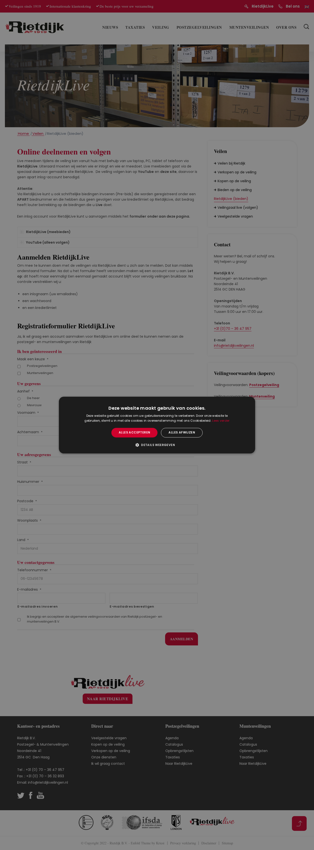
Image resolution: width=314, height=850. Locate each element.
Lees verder (220, 420)
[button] (157, 444)
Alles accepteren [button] (134, 433)
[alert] (157, 425)
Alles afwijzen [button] (182, 433)
